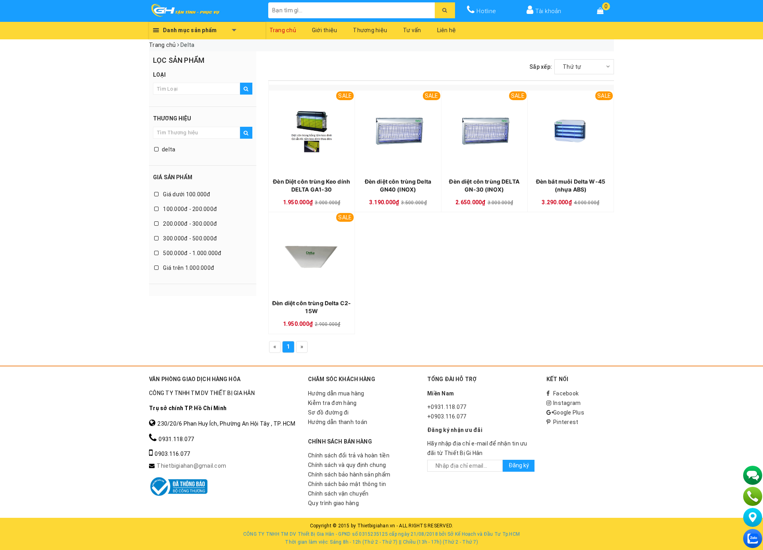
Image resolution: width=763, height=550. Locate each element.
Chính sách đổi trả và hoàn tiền (348, 455)
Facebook (566, 393)
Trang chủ (282, 30)
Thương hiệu (370, 30)
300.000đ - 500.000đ (189, 238)
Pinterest (565, 422)
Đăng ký (519, 465)
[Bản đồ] (752, 517)
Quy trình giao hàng (333, 503)
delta (168, 149)
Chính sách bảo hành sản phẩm (349, 474)
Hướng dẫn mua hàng (336, 393)
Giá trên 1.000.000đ (188, 268)
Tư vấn (412, 30)
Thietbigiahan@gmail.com (191, 466)
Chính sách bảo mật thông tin (347, 484)
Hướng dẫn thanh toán (337, 422)
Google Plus (568, 412)
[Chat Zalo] (752, 538)
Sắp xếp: (540, 67)
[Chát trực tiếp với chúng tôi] (752, 475)
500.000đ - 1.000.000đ (192, 253)
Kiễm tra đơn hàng (332, 403)
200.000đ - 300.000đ (189, 224)
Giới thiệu (324, 30)
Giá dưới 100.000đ (186, 194)
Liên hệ (446, 30)
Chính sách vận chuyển (338, 493)
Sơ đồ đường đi (328, 412)
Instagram (567, 403)
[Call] (752, 496)
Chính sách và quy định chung (347, 465)
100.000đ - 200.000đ (189, 209)
